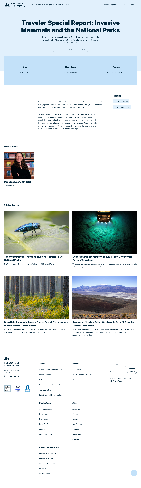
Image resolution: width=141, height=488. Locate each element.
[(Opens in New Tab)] (7, 386)
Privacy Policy (115, 380)
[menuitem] (31, 4)
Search (132, 371)
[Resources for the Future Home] (15, 4)
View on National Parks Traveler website (70, 50)
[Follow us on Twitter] (4, 376)
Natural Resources (122, 107)
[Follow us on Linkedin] (15, 376)
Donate (132, 4)
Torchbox (118, 382)
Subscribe (131, 364)
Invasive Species (121, 101)
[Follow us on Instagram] (18, 376)
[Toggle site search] (124, 5)
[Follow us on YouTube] (11, 376)
